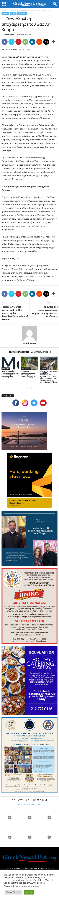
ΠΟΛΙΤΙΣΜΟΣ (22, 14)
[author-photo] (29, 333)
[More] (53, 42)
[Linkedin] (32, 42)
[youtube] (43, 402)
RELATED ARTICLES (18, 352)
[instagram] (25, 402)
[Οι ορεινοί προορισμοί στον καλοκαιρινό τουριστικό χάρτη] (29, 363)
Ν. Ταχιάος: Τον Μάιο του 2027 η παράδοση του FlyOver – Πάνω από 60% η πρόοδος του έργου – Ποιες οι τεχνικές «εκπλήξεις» (48, 376)
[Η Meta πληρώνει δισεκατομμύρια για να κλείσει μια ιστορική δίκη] (10, 363)
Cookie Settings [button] (13, 892)
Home (4, 10)
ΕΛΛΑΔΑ (11, 10)
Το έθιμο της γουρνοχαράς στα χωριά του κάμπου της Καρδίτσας (44, 311)
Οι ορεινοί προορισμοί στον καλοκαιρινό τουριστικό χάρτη (28, 374)
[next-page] (31, 387)
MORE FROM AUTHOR (39, 352)
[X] (11, 42)
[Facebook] (5, 42)
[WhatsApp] (25, 42)
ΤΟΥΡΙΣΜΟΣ (25, 368)
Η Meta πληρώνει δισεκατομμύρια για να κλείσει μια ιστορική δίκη (10, 374)
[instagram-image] (9, 817)
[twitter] (34, 402)
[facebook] (16, 402)
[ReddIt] (39, 42)
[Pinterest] (18, 42)
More (13, 14)
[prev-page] (27, 387)
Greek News (9, 34)
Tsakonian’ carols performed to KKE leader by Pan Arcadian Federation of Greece (15, 313)
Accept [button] (29, 892)
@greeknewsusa (29, 804)
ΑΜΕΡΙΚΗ (5, 368)
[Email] (46, 42)
